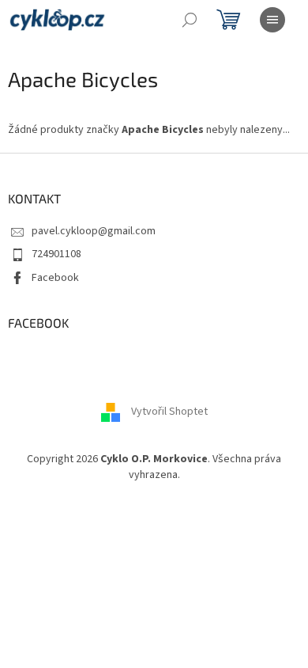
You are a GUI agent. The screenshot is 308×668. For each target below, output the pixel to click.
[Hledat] (189, 20)
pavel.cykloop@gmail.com (94, 231)
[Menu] (272, 20)
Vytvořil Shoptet (169, 412)
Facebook (55, 278)
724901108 (56, 254)
